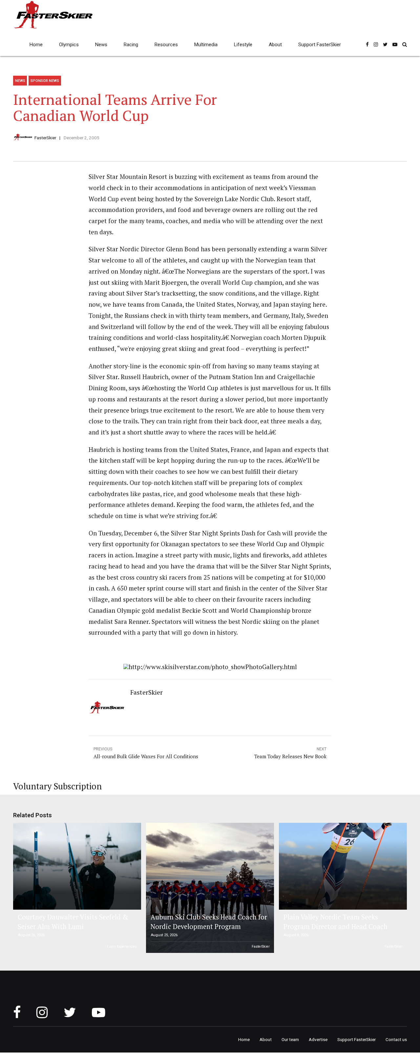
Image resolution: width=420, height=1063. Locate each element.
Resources (166, 45)
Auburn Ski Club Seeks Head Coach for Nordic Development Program (209, 922)
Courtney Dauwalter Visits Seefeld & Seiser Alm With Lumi (73, 922)
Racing (131, 45)
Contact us (396, 1039)
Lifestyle (243, 45)
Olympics (69, 45)
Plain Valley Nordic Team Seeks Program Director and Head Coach (336, 922)
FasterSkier (45, 137)
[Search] (404, 44)
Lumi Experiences (122, 946)
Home (36, 45)
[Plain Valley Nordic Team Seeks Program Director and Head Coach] (342, 866)
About (275, 45)
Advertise (318, 1039)
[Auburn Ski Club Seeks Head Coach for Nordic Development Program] (209, 888)
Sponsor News (45, 80)
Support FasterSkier (319, 45)
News (101, 45)
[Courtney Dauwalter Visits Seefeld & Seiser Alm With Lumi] (76, 866)
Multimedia (206, 45)
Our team (290, 1039)
